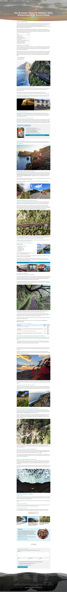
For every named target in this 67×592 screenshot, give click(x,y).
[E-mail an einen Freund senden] (34, 544)
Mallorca (41, 451)
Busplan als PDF (24, 174)
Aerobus (42, 175)
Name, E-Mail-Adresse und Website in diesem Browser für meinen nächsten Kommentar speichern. (31, 561)
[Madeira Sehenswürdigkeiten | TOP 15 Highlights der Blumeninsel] (22, 519)
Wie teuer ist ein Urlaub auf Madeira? (21, 41)
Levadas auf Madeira (19, 39)
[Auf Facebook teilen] (31, 544)
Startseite (18, 21)
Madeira (26, 21)
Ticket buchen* (48, 329)
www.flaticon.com (36, 585)
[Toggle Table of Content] (28, 34)
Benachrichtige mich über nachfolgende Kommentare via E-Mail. (26, 563)
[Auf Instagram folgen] (63, 1)
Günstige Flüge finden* (22, 57)
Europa (21, 21)
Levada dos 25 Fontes (27, 412)
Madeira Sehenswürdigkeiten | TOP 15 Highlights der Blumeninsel (22, 523)
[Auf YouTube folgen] (65, 1)
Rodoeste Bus (26, 175)
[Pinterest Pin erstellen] (35, 544)
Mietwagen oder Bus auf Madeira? (21, 37)
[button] (25, 104)
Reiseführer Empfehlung (19, 36)
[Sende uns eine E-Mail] (64, 1)
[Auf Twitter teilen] (32, 544)
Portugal (23, 21)
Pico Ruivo (30, 416)
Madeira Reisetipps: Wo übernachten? (21, 38)
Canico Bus (33, 175)
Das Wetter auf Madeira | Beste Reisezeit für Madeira (23, 40)
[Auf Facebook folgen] (61, 1)
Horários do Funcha (19, 174)
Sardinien (45, 451)
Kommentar (19, 551)
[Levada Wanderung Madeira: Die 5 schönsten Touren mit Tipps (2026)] (44, 519)
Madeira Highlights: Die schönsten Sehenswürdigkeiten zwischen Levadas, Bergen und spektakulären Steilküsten (33, 524)
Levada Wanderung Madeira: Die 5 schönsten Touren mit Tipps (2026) (44, 523)
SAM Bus (29, 175)
